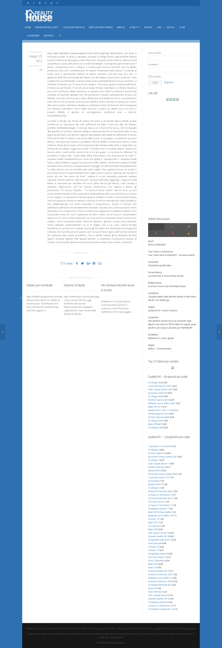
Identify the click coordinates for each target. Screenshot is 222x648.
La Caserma (154, 525)
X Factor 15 (153, 550)
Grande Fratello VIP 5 (158, 571)
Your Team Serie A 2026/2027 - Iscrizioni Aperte (171, 255)
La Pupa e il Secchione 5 (159, 605)
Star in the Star (155, 591)
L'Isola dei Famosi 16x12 (160, 386)
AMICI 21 (121, 27)
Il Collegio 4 (154, 449)
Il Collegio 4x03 (155, 396)
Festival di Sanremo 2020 (160, 581)
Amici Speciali (154, 543)
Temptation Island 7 (158, 508)
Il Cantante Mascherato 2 (160, 498)
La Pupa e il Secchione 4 (159, 494)
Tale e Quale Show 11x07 (160, 389)
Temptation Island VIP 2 (159, 539)
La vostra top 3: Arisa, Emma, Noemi (166, 275)
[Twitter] (28, 3)
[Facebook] (34, 3)
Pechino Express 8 (157, 453)
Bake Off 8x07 (155, 424)
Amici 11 (38, 65)
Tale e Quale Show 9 (158, 595)
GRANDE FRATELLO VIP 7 (47, 27)
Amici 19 (152, 567)
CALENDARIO (33, 35)
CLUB (182, 27)
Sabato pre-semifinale (40, 285)
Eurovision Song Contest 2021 (162, 456)
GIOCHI (170, 27)
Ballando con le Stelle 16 (160, 515)
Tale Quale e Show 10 (158, 532)
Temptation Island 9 (158, 602)
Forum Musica (155, 272)
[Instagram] (57, 3)
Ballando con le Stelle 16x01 (162, 403)
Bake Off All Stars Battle (159, 512)
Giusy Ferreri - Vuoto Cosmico (162, 310)
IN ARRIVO (153, 334)
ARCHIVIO (49, 35)
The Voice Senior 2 (157, 557)
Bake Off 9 (153, 564)
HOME (28, 27)
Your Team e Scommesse (160, 251)
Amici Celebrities (156, 560)
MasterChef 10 (155, 484)
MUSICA (148, 27)
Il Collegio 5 (154, 460)
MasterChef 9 (154, 470)
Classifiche (153, 262)
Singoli (151, 307)
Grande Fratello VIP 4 (158, 536)
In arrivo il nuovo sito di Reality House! (167, 286)
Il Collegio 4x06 (155, 382)
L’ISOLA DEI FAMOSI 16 (74, 27)
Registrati (168, 82)
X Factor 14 (153, 519)
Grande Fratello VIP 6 (158, 598)
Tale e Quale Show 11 (158, 463)
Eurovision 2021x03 (157, 392)
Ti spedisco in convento (159, 446)
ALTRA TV (134, 27)
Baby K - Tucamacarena (159, 348)
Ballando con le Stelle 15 (160, 577)
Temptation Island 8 (158, 553)
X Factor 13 (153, 546)
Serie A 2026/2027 (157, 244)
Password (153, 64)
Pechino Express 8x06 (158, 417)
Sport (150, 241)
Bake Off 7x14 (155, 406)
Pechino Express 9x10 (158, 413)
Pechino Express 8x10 (158, 399)
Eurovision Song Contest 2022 (162, 474)
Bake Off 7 (153, 522)
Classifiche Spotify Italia (159, 265)
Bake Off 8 (153, 529)
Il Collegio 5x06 (155, 427)
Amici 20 (152, 588)
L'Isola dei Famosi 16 (158, 477)
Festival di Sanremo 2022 (160, 491)
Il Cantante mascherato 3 (160, 609)
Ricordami (155, 76)
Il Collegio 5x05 (155, 420)
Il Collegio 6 (154, 487)
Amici (30, 65)
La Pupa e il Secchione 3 (159, 505)
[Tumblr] (45, 3)
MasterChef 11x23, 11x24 (160, 410)
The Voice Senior (156, 501)
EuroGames (154, 480)
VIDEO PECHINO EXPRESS (101, 27)
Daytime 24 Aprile (74, 285)
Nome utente (154, 52)
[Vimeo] (39, 3)
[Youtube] (51, 3)
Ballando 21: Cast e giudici (161, 338)
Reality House (154, 282)
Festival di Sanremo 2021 (160, 574)
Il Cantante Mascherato (159, 584)
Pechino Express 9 (157, 467)
